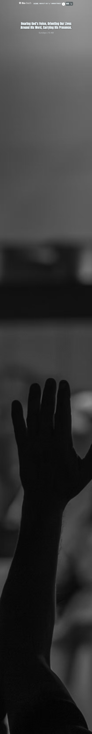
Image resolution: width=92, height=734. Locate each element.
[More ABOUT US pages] (49, 3)
